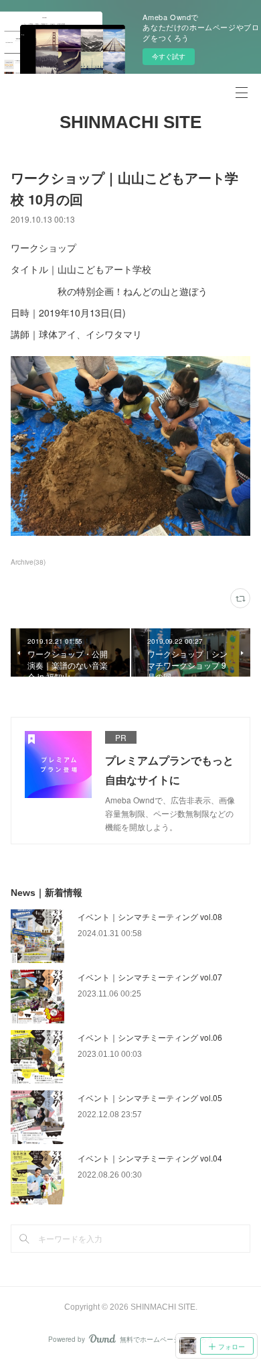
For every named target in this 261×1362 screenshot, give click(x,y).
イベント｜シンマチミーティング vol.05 (150, 1097)
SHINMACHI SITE (130, 122)
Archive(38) (28, 562)
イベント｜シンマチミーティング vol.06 (150, 1037)
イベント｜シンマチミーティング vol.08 (150, 916)
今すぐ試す (168, 56)
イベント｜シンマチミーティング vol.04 (150, 1158)
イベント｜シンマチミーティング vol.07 (150, 976)
